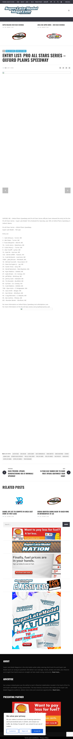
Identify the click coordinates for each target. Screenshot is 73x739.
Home (18, 2)
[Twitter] (51, 2)
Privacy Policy (38, 2)
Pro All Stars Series (30, 456)
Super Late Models (17, 459)
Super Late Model (21, 51)
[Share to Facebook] (60, 68)
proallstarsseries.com (43, 307)
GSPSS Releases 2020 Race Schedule (13, 25)
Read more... (57, 690)
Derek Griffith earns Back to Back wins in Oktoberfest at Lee (53, 512)
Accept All (37, 731)
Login (27, 2)
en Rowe (67, 454)
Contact (45, 2)
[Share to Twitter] (63, 68)
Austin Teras (16, 454)
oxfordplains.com (42, 304)
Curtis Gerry (31, 454)
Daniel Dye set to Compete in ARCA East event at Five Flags (17, 512)
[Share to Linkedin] (66, 68)
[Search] (58, 2)
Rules (32, 2)
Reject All (25, 731)
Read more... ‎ (56, 672)
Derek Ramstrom (59, 454)
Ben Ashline (23, 454)
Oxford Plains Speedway (17, 456)
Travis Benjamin (27, 459)
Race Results (58, 456)
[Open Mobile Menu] (69, 10)
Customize (12, 731)
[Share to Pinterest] (69, 68)
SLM (5, 27)
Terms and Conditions (32, 738)
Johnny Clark (6, 456)
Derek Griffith (50, 454)
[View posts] (3, 51)
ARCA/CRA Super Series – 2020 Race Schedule (51, 25)
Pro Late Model (10, 51)
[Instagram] (54, 2)
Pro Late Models (49, 456)
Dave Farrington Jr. (40, 454)
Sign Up (22, 2)
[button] (5, 190)
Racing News (66, 456)
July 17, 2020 (10, 68)
